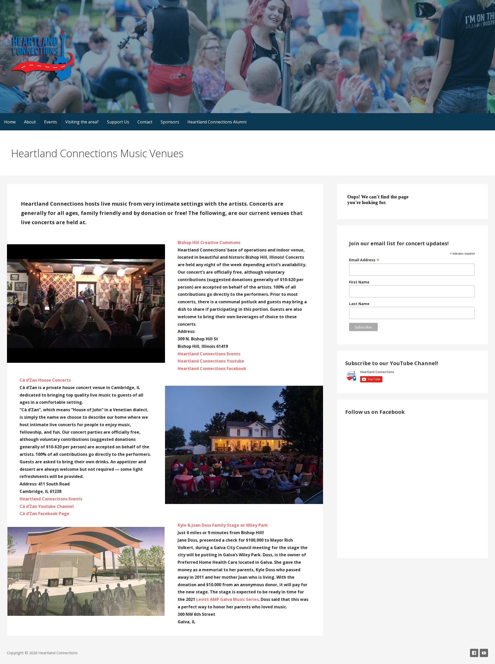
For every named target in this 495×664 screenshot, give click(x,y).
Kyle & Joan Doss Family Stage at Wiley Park (223, 525)
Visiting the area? (82, 122)
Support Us (118, 122)
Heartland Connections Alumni (216, 122)
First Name (359, 282)
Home (10, 122)
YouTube (484, 653)
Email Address (364, 260)
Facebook (474, 653)
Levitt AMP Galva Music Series (227, 599)
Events (50, 122)
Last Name (359, 303)
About (30, 122)
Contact (144, 122)
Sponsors (170, 122)
